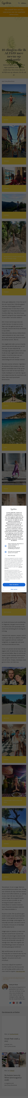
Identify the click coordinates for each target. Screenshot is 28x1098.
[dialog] (14, 549)
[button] (14, 556)
